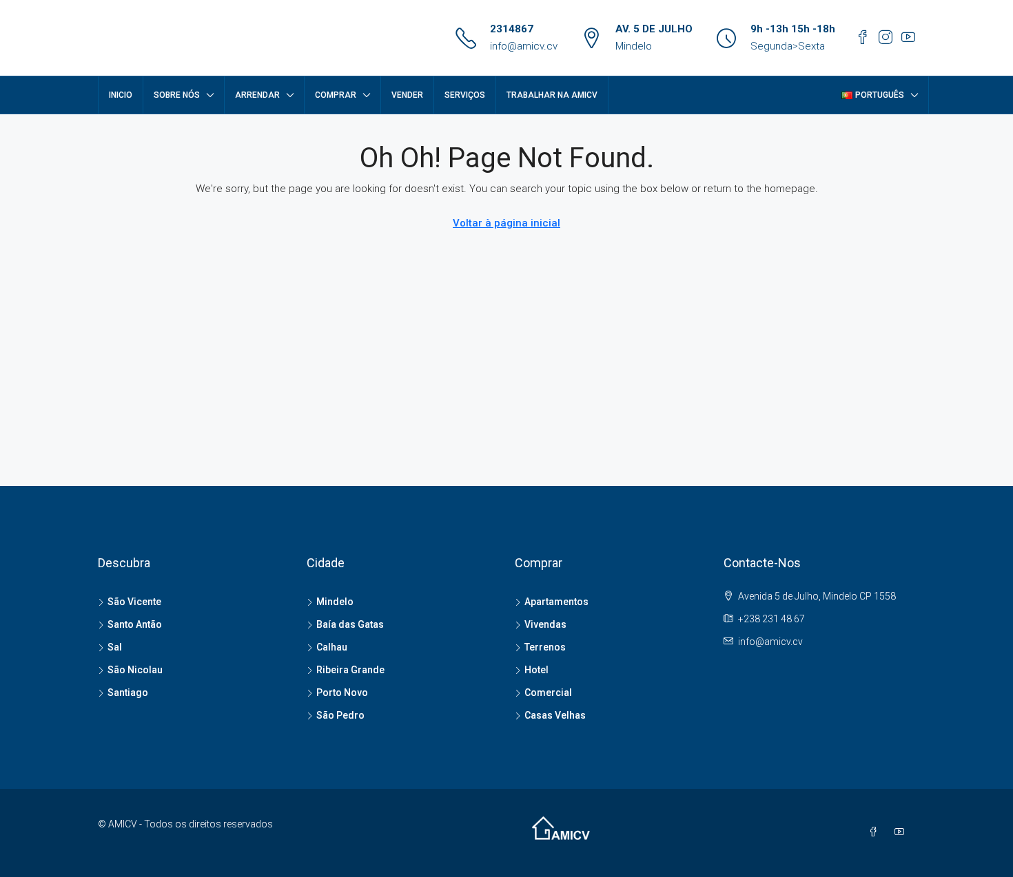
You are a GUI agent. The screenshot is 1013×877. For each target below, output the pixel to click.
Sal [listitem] (115, 647)
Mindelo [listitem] (335, 601)
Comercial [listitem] (548, 692)
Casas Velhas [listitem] (555, 715)
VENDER (407, 95)
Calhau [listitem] (331, 647)
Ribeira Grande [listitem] (350, 669)
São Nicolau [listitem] (135, 669)
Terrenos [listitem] (545, 647)
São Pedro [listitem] (340, 715)
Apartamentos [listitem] (556, 601)
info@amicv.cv (523, 46)
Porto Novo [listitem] (342, 692)
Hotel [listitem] (536, 669)
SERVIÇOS (464, 95)
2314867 (511, 29)
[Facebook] (875, 832)
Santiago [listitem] (128, 692)
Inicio (120, 95)
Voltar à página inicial (506, 223)
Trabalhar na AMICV (551, 95)
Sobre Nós (177, 95)
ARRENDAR (257, 95)
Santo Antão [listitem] (135, 624)
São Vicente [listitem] (134, 601)
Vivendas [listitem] (545, 624)
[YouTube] (902, 832)
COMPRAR (335, 95)
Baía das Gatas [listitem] (350, 624)
